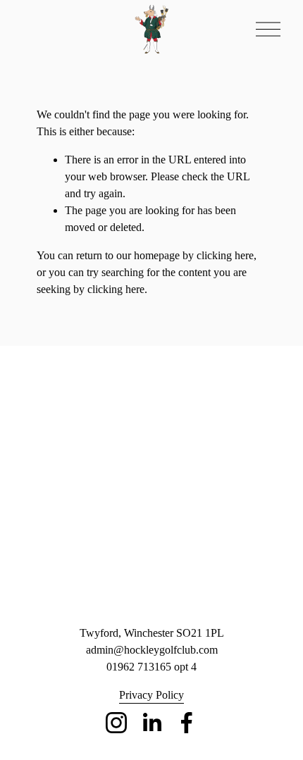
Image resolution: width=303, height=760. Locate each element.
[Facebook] (186, 722)
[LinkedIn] (151, 722)
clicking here (225, 255)
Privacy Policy (151, 695)
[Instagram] (116, 722)
